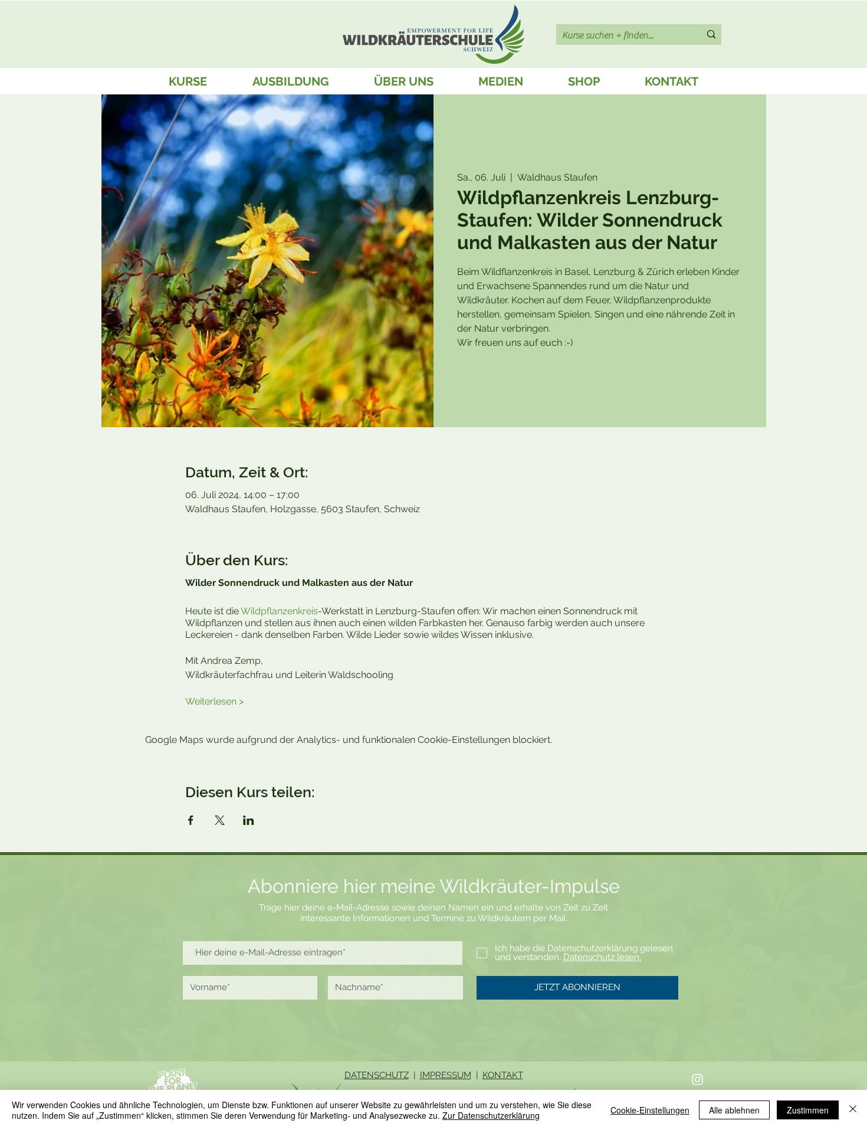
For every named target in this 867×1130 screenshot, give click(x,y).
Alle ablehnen (734, 1110)
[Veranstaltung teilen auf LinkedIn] (248, 820)
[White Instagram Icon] (697, 1079)
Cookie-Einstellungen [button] (649, 1110)
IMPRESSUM (445, 1075)
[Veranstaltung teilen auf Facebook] (190, 820)
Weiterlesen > (214, 701)
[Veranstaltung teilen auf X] (219, 820)
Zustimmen (808, 1110)
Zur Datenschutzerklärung (491, 1115)
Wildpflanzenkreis (279, 611)
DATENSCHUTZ (376, 1075)
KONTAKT (502, 1075)
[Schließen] (853, 1110)
